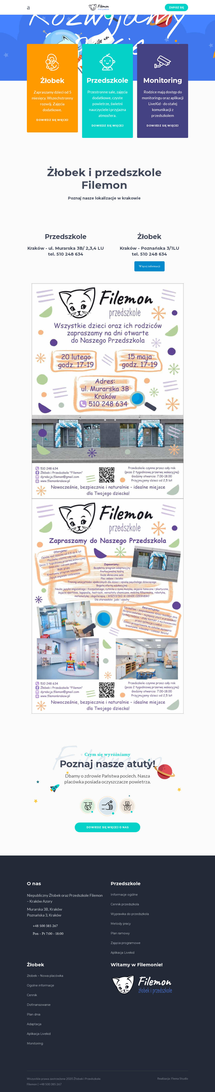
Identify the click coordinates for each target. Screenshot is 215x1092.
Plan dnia (33, 1014)
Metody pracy (121, 924)
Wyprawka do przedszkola (130, 914)
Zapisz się (176, 7)
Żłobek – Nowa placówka (45, 976)
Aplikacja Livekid (122, 953)
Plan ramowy (120, 933)
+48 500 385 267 (50, 1084)
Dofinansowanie (39, 1005)
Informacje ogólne (124, 895)
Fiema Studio (179, 1078)
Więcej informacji (149, 266)
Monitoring (35, 1043)
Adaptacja (34, 1024)
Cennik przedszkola (125, 904)
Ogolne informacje (40, 985)
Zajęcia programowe (125, 943)
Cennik (32, 995)
